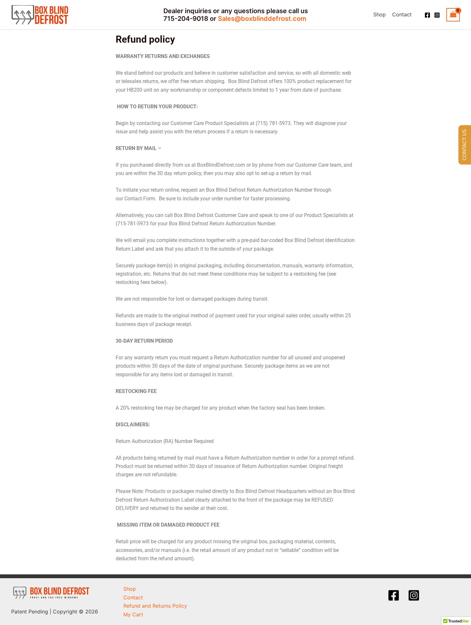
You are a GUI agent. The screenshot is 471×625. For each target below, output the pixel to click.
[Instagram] (437, 15)
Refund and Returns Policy (155, 606)
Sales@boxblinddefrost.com (262, 18)
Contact (402, 14)
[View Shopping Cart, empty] (453, 14)
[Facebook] (427, 15)
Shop (379, 14)
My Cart (133, 614)
